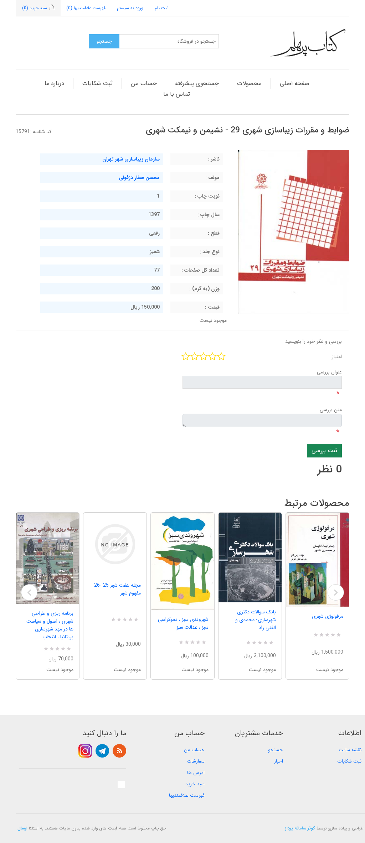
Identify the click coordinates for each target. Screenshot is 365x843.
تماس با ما (176, 94)
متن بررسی (331, 410)
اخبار (278, 761)
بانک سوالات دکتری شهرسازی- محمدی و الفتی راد (255, 620)
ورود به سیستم (130, 8)
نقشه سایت (350, 750)
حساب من (144, 83)
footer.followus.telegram (102, 751)
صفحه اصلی (294, 83)
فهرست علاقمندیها (187, 795)
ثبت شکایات (97, 83)
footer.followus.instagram (85, 751)
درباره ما (54, 83)
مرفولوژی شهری (327, 616)
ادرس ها (196, 772)
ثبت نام (162, 8)
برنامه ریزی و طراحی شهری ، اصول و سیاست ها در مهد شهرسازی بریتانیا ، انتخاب (49, 625)
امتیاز (337, 357)
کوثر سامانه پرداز (300, 828)
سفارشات (196, 761)
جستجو (275, 750)
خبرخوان (119, 751)
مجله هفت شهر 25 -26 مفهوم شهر (117, 589)
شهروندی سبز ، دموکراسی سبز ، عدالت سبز (183, 623)
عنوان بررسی (329, 372)
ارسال (22, 828)
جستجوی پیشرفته (197, 83)
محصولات (249, 83)
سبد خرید (195, 784)
